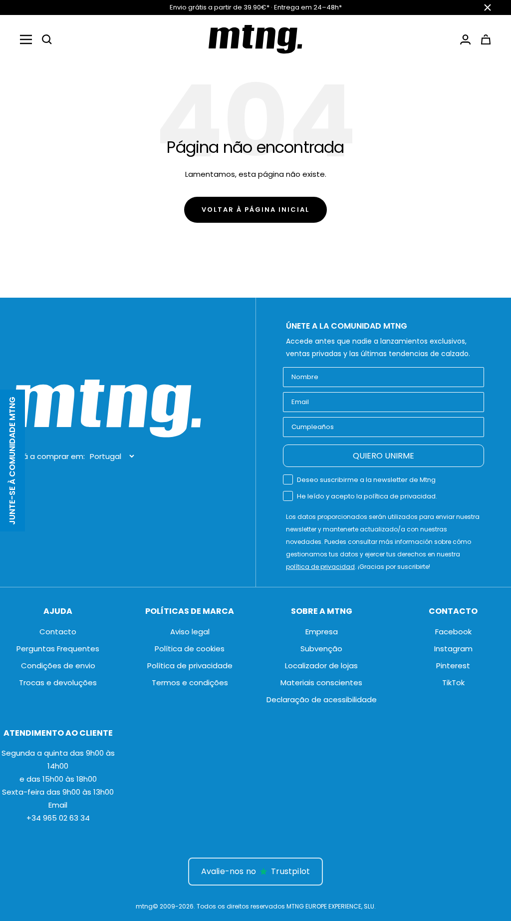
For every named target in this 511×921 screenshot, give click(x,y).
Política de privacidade (190, 665)
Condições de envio (58, 665)
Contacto (57, 631)
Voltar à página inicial (255, 209)
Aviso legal (190, 631)
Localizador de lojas (321, 665)
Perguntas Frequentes (57, 648)
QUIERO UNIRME (383, 455)
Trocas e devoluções (58, 682)
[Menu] (26, 39)
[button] (47, 39)
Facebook (453, 631)
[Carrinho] (486, 39)
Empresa (321, 631)
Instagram (453, 648)
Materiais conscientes (321, 682)
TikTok (453, 682)
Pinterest (453, 665)
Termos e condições (190, 682)
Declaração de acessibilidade (321, 699)
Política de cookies (190, 648)
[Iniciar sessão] (465, 39)
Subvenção (321, 648)
